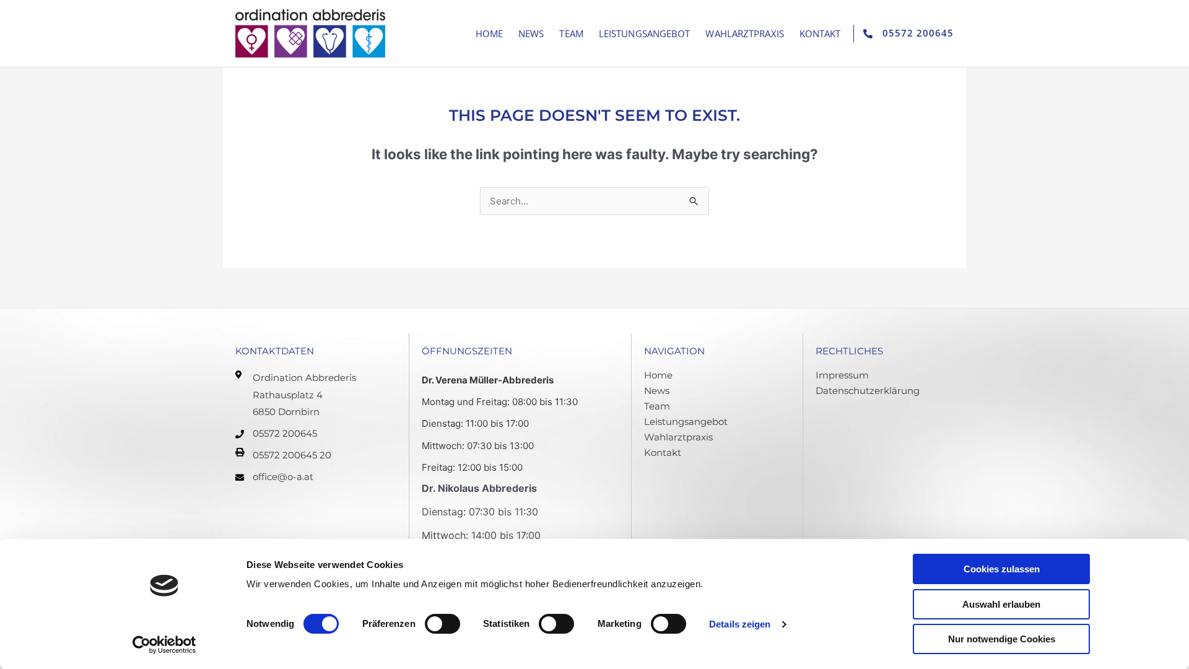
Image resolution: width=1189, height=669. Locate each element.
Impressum (842, 375)
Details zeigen (739, 624)
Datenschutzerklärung (868, 390)
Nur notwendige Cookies (1001, 639)
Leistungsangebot (644, 33)
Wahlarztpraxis (744, 33)
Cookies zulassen (1002, 569)
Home (489, 33)
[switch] (442, 624)
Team (571, 33)
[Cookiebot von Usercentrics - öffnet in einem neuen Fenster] (164, 645)
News (531, 33)
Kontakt (820, 33)
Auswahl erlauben (1001, 604)
